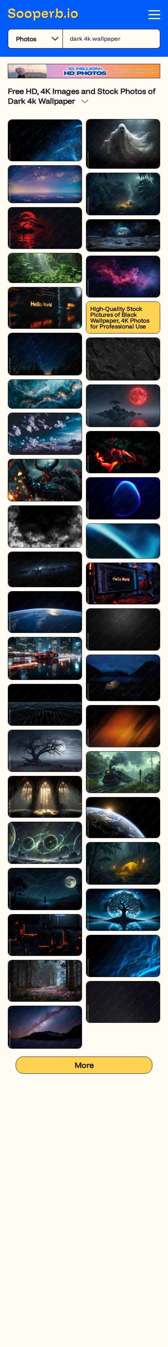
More (84, 1065)
